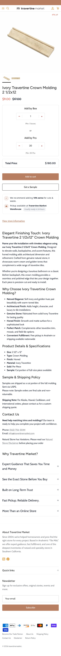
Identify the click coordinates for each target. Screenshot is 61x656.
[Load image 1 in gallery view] (30, 42)
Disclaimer (18, 638)
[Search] (9, 8)
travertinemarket (15, 646)
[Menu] (3, 8)
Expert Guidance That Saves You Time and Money (26, 466)
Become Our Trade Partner (12, 634)
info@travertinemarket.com (21, 433)
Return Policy (30, 638)
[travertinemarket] (30, 8)
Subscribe (30, 607)
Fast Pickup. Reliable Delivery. (20, 500)
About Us (29, 634)
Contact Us (6, 638)
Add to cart (30, 176)
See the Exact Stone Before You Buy (25, 479)
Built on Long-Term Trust (17, 490)
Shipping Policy (42, 634)
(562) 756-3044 (17, 430)
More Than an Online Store (19, 511)
